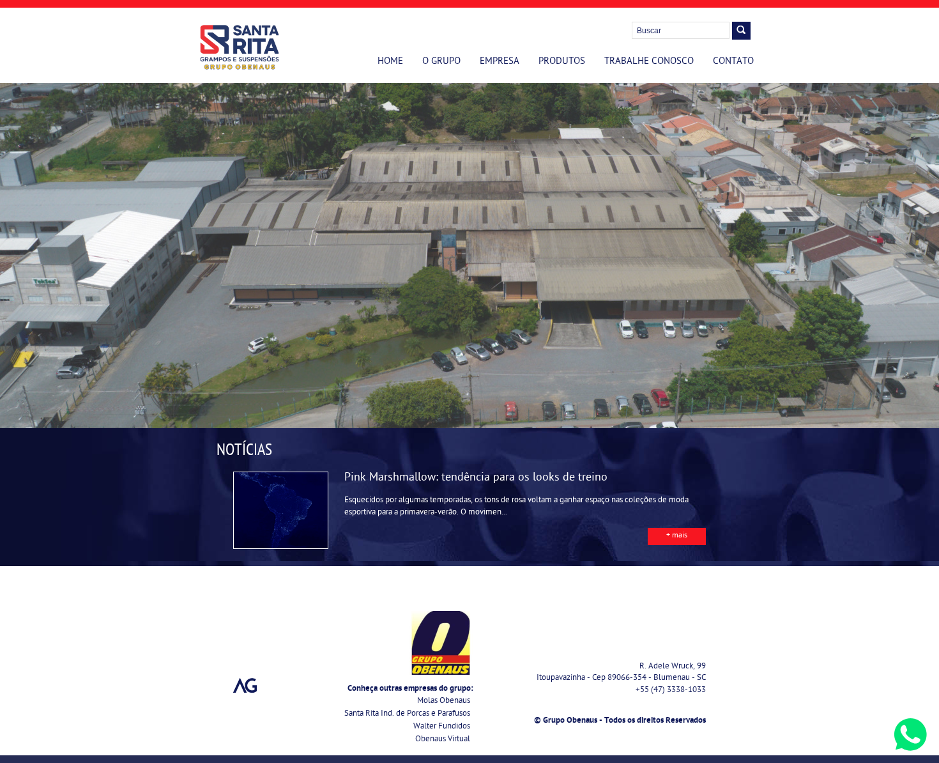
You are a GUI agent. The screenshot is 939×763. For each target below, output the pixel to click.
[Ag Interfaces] (245, 686)
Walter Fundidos (441, 727)
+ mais (676, 536)
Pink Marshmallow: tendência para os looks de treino (475, 478)
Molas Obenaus (443, 701)
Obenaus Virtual (442, 739)
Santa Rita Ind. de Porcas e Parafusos (407, 714)
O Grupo (441, 62)
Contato (733, 62)
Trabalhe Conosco (649, 62)
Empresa (499, 62)
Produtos (561, 62)
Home (390, 62)
